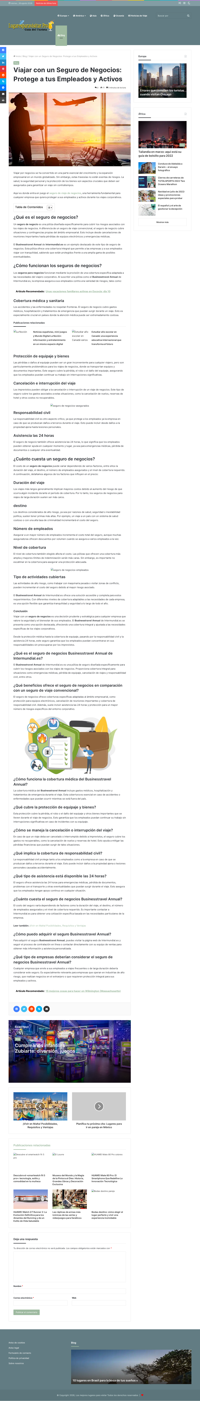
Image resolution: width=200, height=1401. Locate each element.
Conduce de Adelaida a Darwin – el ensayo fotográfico (170, 167)
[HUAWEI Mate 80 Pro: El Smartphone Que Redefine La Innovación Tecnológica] (109, 1162)
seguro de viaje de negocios (65, 193)
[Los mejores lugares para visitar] (32, 25)
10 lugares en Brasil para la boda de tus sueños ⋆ (105, 1380)
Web (74, 1298)
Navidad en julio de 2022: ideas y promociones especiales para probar (171, 194)
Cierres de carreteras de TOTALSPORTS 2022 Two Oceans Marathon (171, 181)
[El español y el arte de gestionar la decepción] (147, 210)
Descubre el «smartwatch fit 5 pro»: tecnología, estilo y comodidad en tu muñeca (29, 1178)
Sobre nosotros (16, 1363)
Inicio (18, 56)
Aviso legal (14, 1348)
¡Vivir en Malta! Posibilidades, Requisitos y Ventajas (58, 925)
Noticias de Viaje (139, 15)
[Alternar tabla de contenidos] (48, 207)
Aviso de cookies (17, 1342)
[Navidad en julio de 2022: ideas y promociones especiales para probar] (147, 196)
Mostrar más (162, 222)
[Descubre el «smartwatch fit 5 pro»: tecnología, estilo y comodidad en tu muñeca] (30, 1162)
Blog (62, 35)
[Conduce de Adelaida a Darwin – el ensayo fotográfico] (147, 168)
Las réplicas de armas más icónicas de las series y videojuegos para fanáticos (67, 1215)
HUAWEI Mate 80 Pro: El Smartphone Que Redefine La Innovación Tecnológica (107, 1178)
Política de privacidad (19, 1358)
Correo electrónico (23, 1298)
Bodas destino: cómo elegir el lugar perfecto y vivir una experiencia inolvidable (107, 1215)
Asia (94, 15)
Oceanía (119, 15)
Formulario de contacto (20, 1353)
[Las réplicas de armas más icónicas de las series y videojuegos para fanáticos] (69, 1199)
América (79, 15)
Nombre (18, 1286)
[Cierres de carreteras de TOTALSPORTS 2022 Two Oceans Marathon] (147, 182)
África (106, 15)
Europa (63, 15)
